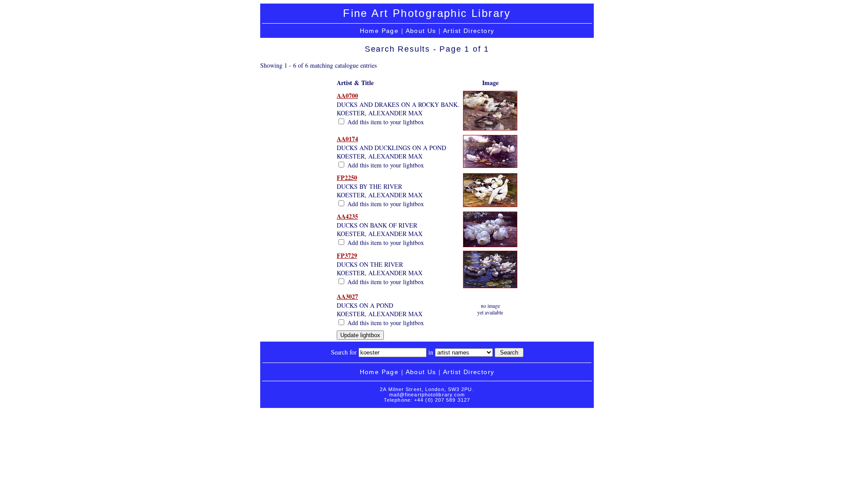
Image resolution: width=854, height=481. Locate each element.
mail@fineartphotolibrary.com (427, 394)
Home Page (379, 30)
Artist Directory (468, 30)
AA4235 (347, 216)
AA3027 (347, 296)
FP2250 (347, 177)
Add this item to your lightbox (385, 122)
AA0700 (347, 95)
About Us (421, 30)
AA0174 (347, 138)
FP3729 (347, 255)
